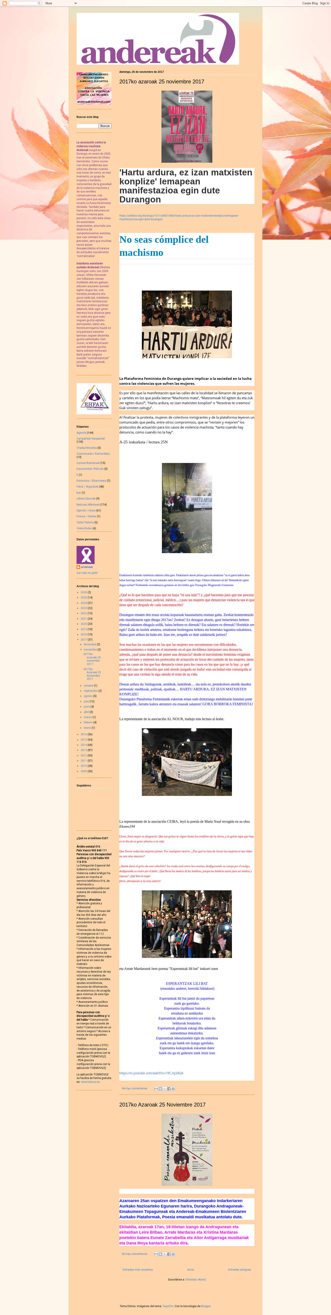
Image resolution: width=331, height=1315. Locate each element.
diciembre (90, 644)
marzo (88, 717)
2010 (84, 765)
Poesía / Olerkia (86, 516)
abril (87, 712)
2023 (84, 608)
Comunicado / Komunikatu (93, 453)
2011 (84, 760)
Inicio (190, 1269)
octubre (89, 685)
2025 (84, 597)
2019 (84, 629)
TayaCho (168, 1306)
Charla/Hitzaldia (87, 447)
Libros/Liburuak (86, 498)
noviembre (90, 649)
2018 (84, 634)
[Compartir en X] (164, 1088)
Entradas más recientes (138, 1269)
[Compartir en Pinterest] (173, 1088)
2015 (84, 739)
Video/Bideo (84, 528)
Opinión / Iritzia (86, 510)
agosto (88, 696)
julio (87, 701)
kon (79, 492)
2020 (84, 623)
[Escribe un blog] (160, 1088)
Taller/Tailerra (85, 522)
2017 (84, 639)
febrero (88, 722)
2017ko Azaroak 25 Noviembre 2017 (162, 1105)
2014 (84, 745)
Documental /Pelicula (90, 468)
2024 (84, 603)
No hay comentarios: (135, 1088)
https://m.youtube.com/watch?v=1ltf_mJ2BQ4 (151, 1073)
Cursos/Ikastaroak (88, 463)
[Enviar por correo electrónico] (156, 1088)
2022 (84, 613)
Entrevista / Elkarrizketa (91, 480)
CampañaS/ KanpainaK (91, 438)
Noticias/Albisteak (88, 504)
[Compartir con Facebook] (169, 1088)
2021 (84, 618)
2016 (84, 734)
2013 (84, 750)
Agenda (81, 432)
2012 (84, 755)
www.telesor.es (90, 1082)
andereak (87, 567)
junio (87, 706)
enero (88, 727)
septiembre (91, 690)
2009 (84, 771)
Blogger (206, 1306)
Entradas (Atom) (196, 1279)
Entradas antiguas (239, 1269)
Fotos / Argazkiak (87, 486)
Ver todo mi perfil (87, 573)
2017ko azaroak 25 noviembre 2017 (161, 81)
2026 (84, 592)
